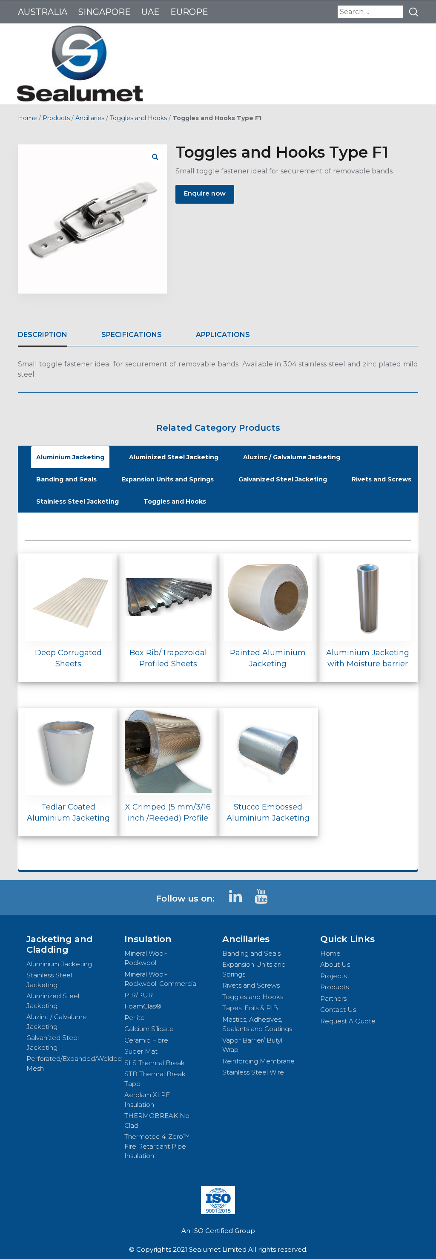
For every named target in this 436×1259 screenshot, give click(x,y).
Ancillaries (89, 118)
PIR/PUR (138, 995)
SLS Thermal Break (154, 1063)
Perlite (134, 1018)
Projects (333, 976)
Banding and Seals (66, 479)
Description (42, 335)
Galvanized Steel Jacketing (282, 479)
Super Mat (141, 1051)
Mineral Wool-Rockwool (145, 958)
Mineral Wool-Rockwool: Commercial (161, 979)
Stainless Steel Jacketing (77, 501)
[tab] (42, 334)
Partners (333, 998)
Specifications (131, 335)
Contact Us (338, 1009)
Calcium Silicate (149, 1029)
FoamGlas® (142, 1006)
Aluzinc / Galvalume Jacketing (291, 457)
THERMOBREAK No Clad (156, 1120)
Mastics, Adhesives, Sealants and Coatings (257, 1024)
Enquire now (205, 193)
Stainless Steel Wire (253, 1072)
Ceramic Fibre (146, 1040)
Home (27, 118)
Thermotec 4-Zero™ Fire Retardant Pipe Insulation (156, 1146)
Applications (223, 335)
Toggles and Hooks (138, 118)
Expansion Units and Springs (167, 479)
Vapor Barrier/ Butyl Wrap (252, 1045)
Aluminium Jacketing (70, 457)
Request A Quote (348, 1021)
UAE (150, 12)
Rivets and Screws (381, 479)
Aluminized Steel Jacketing (173, 457)
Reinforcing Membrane (258, 1061)
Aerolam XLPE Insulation (147, 1100)
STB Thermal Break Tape (155, 1079)
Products (56, 118)
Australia (42, 12)
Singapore (104, 12)
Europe (189, 12)
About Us (335, 964)
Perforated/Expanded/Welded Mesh (71, 1063)
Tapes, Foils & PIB (250, 1008)
